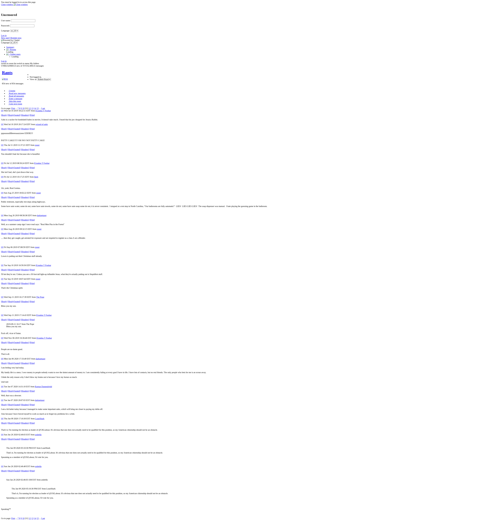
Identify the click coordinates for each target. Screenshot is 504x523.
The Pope (40, 297)
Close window (7, 4)
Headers (25, 115)
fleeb (36, 177)
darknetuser (41, 215)
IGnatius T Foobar (43, 111)
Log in (4, 35)
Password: (5, 26)
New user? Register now (11, 38)
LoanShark (39, 418)
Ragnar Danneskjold (43, 386)
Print (32, 115)
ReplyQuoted (14, 115)
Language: (5, 31)
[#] (2, 111)
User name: (5, 20)
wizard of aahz (42, 124)
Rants (7, 72)
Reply (4, 115)
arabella (38, 434)
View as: (33, 79)
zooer (37, 145)
